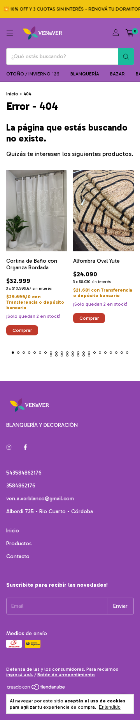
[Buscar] (126, 56)
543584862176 (24, 472)
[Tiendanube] (36, 688)
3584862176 (20, 485)
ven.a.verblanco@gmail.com (40, 498)
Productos (19, 543)
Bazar (117, 74)
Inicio (12, 94)
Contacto (18, 556)
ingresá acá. (19, 674)
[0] (130, 33)
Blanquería (84, 74)
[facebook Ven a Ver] (25, 447)
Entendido (110, 707)
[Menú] (9, 33)
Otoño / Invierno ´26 (33, 74)
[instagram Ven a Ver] (9, 447)
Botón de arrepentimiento (66, 674)
